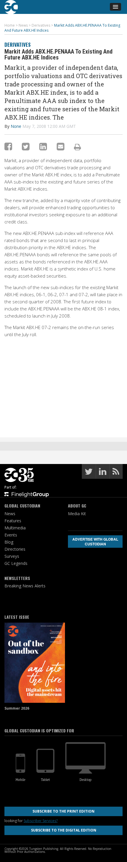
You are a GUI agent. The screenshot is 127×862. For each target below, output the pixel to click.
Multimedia (15, 528)
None (16, 126)
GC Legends (15, 563)
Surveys (11, 556)
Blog (8, 542)
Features (12, 520)
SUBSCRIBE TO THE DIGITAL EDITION (63, 830)
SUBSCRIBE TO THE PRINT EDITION (63, 811)
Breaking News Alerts (24, 586)
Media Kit (77, 513)
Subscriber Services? (41, 820)
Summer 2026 (16, 708)
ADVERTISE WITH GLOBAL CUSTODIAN (95, 541)
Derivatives (17, 44)
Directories (14, 549)
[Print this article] (77, 147)
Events (10, 535)
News (9, 513)
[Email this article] (60, 146)
